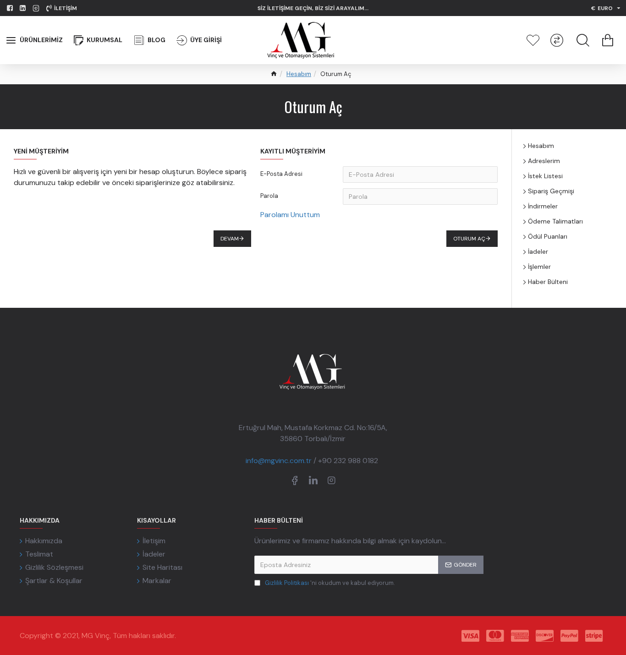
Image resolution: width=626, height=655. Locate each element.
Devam (229, 238)
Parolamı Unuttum (290, 214)
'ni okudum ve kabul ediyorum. (330, 583)
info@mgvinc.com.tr (279, 460)
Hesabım (298, 74)
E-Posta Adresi (281, 174)
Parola (269, 196)
